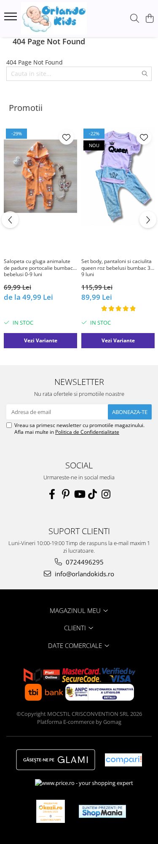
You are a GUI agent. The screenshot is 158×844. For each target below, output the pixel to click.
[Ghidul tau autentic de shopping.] (123, 759)
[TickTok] (93, 494)
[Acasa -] (54, 18)
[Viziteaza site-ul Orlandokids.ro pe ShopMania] (102, 811)
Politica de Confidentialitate (87, 431)
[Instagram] (106, 494)
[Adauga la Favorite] (66, 137)
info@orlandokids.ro (83, 574)
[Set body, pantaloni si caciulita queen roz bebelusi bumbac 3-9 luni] (118, 176)
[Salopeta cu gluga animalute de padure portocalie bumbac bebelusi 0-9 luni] (40, 176)
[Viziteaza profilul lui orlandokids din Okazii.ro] (50, 811)
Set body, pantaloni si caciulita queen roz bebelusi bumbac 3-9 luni (116, 268)
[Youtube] (79, 494)
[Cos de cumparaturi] (149, 19)
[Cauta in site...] (134, 19)
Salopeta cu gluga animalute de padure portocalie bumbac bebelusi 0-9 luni (38, 268)
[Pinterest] (66, 494)
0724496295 (84, 562)
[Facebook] (52, 494)
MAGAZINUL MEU (76, 610)
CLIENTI (76, 628)
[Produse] (11, 19)
